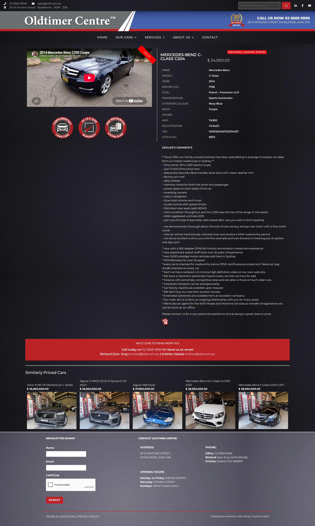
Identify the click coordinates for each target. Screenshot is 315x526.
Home (102, 37)
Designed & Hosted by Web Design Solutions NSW (240, 516)
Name (50, 447)
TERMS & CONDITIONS (60, 516)
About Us (181, 37)
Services (153, 37)
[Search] (286, 5)
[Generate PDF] (165, 321)
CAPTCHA (52, 475)
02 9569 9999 (152, 349)
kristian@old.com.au (200, 354)
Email (50, 461)
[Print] (174, 322)
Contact (210, 37)
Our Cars (124, 37)
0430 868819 (234, 461)
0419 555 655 (239, 457)
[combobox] (259, 5)
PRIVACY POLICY (88, 516)
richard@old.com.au (144, 354)
